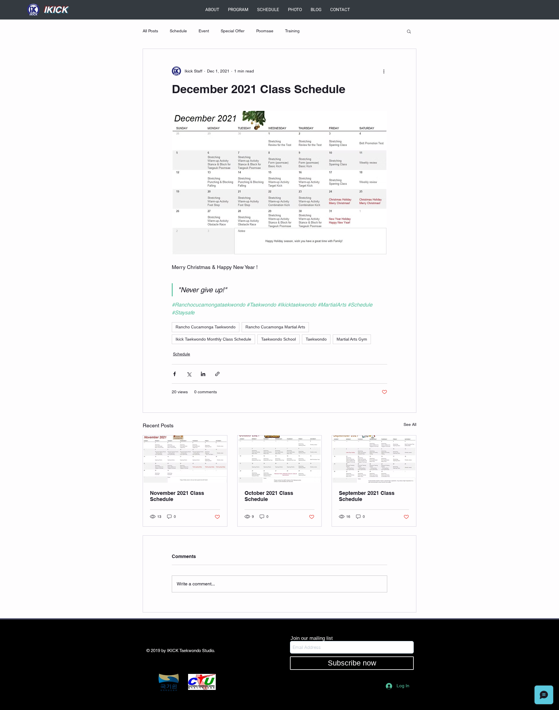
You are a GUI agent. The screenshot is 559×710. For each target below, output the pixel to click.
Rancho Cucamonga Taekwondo (206, 327)
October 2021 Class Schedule (269, 496)
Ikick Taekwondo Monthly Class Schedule (213, 339)
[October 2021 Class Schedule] (280, 459)
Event (204, 31)
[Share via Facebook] (174, 374)
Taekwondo (316, 339)
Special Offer (233, 31)
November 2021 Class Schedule (177, 496)
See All (410, 424)
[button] (409, 31)
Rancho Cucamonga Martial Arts (275, 327)
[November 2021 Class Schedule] (185, 459)
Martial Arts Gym (352, 339)
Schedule (178, 31)
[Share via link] (217, 374)
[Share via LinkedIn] (203, 374)
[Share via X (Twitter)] (189, 374)
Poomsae (264, 31)
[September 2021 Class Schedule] (374, 459)
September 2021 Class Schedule (367, 496)
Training (292, 31)
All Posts (150, 31)
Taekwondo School (278, 339)
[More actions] (383, 71)
